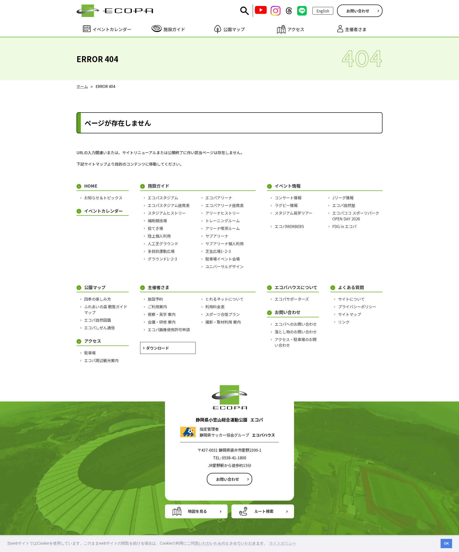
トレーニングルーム (222, 220)
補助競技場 (157, 220)
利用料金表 (214, 306)
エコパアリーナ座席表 (224, 205)
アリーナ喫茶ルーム (222, 228)
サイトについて (351, 299)
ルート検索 (263, 511)
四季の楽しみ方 (97, 299)
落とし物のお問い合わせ (296, 332)
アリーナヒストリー (222, 213)
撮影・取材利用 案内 (223, 322)
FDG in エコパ (344, 226)
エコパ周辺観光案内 (101, 360)
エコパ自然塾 (343, 205)
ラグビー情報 (286, 205)
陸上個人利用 (159, 236)
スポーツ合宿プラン (222, 314)
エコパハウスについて (296, 287)
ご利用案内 (157, 306)
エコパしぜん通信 (99, 327)
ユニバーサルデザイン (224, 266)
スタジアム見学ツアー (293, 213)
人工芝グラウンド (163, 243)
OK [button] (446, 543)
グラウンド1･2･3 (162, 259)
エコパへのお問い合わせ (296, 324)
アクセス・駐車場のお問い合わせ (296, 342)
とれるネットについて (224, 299)
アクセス (92, 341)
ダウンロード (157, 348)
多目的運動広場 (161, 251)
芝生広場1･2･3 (218, 251)
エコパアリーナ (218, 197)
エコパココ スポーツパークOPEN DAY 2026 (355, 216)
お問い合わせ (357, 11)
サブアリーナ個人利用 (224, 243)
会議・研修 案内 (161, 322)
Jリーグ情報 (343, 197)
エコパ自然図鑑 (97, 320)
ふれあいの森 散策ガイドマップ (105, 309)
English (323, 11)
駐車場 (90, 353)
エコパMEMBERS (289, 226)
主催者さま (158, 287)
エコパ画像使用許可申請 (169, 329)
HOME (90, 186)
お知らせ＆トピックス (103, 197)
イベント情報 (288, 186)
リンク (344, 322)
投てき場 (155, 228)
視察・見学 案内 (161, 314)
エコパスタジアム (163, 197)
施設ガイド (158, 186)
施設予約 (155, 299)
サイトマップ (349, 314)
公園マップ (95, 287)
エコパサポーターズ (292, 299)
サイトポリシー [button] (282, 543)
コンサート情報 (288, 197)
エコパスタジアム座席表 (169, 205)
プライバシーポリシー (357, 306)
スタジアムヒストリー (167, 213)
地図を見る (197, 511)
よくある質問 (351, 287)
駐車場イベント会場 (222, 259)
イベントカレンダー (103, 211)
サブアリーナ (216, 236)
